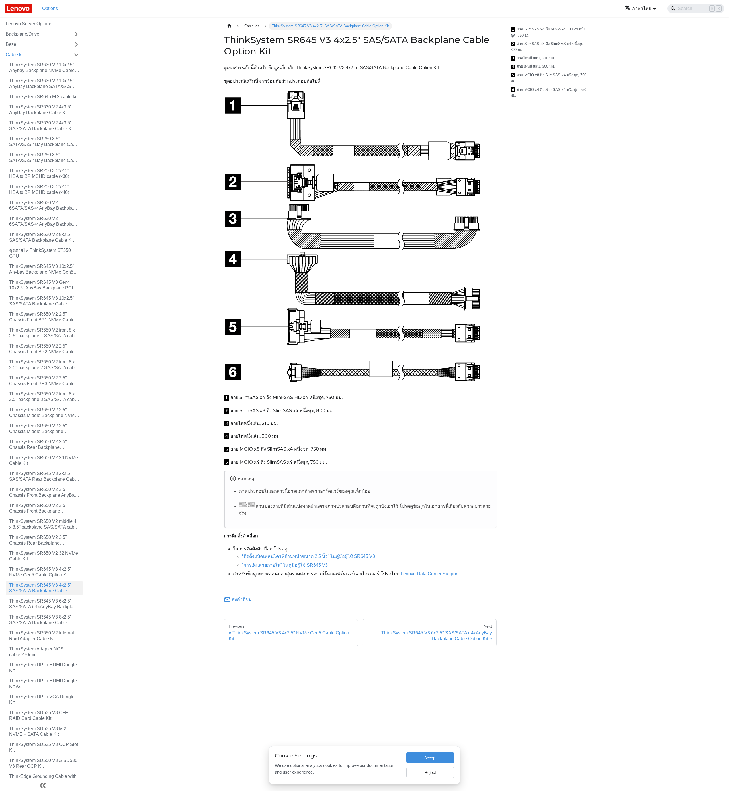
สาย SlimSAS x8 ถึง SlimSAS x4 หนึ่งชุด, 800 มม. (548, 47)
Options (50, 8)
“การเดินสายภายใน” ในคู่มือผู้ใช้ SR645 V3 (285, 565)
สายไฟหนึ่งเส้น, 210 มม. (533, 58)
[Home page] (229, 26)
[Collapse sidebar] (42, 785)
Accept (430, 757)
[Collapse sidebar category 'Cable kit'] (76, 54)
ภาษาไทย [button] (641, 8)
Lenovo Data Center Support (429, 573)
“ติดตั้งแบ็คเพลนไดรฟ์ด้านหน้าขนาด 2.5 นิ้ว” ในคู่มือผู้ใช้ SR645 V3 (308, 556)
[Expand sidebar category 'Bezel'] (76, 44)
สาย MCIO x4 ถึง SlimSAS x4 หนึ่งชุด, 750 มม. (548, 92)
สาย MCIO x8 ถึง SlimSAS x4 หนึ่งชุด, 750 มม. (548, 78)
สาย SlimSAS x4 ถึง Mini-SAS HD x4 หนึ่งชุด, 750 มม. (548, 32)
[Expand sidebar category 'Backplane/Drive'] (76, 34)
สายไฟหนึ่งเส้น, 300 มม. (533, 66)
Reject (430, 772)
